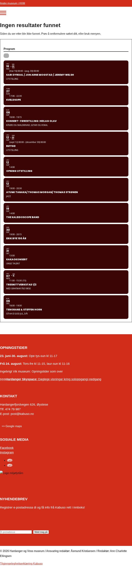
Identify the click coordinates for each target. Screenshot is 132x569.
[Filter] (6, 55)
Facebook (7, 448)
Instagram (7, 452)
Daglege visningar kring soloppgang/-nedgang (50, 379)
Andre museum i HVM (12, 3)
